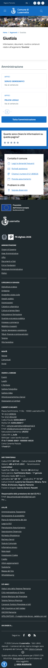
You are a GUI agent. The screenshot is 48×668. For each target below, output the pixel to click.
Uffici (7, 76)
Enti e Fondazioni (8, 265)
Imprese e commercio (10, 322)
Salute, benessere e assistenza (14, 330)
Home (5, 32)
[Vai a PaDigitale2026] (16, 237)
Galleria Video (7, 392)
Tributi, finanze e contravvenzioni (14, 334)
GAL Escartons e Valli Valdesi (13, 608)
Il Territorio (5, 385)
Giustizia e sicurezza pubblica (13, 318)
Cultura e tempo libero (10, 310)
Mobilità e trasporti (9, 326)
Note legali (5, 551)
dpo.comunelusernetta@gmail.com (21, 496)
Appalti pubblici (7, 298)
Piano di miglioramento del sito (14, 519)
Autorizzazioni (7, 302)
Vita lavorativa (7, 342)
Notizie (4, 355)
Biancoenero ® (19, 658)
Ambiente (5, 290)
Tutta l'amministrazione (24, 119)
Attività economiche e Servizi (13, 396)
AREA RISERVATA (24, 664)
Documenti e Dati (8, 261)
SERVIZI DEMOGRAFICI (14, 81)
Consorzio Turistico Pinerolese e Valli (16, 604)
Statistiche (5, 567)
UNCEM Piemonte (8, 612)
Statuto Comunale (8, 543)
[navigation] (4, 10)
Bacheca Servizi (7, 539)
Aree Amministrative (9, 253)
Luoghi (4, 381)
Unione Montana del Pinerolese (14, 596)
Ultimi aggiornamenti (10, 563)
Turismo (4, 338)
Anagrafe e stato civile (10, 294)
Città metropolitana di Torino (13, 592)
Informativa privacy (9, 547)
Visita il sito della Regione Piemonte (16, 588)
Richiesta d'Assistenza (10, 535)
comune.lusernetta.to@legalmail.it (21, 425)
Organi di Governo (8, 249)
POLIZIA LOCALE (12, 100)
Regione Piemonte (9, 3)
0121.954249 (10, 416)
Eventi (4, 377)
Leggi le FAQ (6, 523)
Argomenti (13, 32)
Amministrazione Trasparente (13, 511)
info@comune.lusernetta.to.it (19, 428)
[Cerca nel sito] (41, 11)
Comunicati (6, 359)
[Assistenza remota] (22, 652)
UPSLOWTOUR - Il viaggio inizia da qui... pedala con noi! (24, 616)
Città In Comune (35, 649)
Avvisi (3, 363)
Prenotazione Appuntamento (13, 527)
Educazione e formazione (11, 314)
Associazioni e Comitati (10, 400)
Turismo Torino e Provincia (11, 600)
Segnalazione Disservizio (11, 531)
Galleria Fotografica (9, 388)
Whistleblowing (7, 574)
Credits (4, 559)
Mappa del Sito (7, 570)
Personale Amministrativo (12, 269)
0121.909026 (10, 413)
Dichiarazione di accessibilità (12, 515)
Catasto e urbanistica (10, 306)
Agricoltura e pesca (9, 286)
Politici (4, 273)
